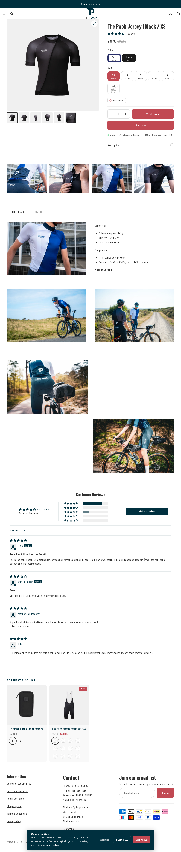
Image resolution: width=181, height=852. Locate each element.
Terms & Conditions (17, 813)
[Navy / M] (55, 756)
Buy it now (141, 125)
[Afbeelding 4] (47, 117)
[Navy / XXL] (78, 756)
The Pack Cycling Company (23, 841)
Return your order (16, 798)
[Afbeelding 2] (24, 117)
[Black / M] (70, 741)
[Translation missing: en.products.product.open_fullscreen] (94, 23)
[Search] (12, 14)
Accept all (141, 839)
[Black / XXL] (63, 748)
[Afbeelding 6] (70, 117)
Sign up (165, 792)
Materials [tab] (18, 212)
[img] (18, 540)
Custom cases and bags (19, 783)
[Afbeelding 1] (12, 117)
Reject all (122, 839)
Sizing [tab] (39, 212)
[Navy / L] (63, 756)
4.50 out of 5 (43, 509)
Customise (104, 839)
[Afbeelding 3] (35, 117)
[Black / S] (63, 741)
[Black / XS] (55, 741)
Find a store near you (17, 791)
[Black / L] (78, 741)
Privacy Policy (14, 821)
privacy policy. (52, 844)
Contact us (68, 828)
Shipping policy (14, 806)
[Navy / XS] (70, 748)
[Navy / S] (78, 748)
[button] (116, 33)
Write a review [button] (147, 511)
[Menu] (4, 14)
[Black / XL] (55, 748)
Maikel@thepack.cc (78, 799)
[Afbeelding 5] (59, 117)
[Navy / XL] (70, 756)
